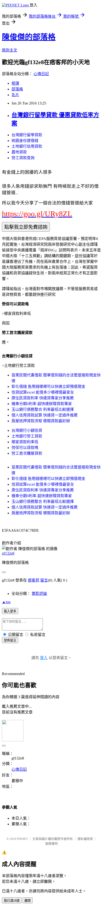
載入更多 (10, 611)
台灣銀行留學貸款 (26, 135)
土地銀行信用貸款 (26, 146)
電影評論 (39, 594)
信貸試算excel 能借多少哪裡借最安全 (42, 392)
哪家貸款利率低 (24, 442)
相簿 (15, 83)
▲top (6, 602)
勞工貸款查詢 (22, 158)
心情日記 (41, 74)
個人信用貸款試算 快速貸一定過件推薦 (44, 415)
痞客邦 (33, 580)
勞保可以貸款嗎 (24, 448)
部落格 (17, 89)
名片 (15, 95)
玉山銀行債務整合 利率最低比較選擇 (42, 409)
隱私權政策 (85, 839)
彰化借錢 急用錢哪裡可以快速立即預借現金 (48, 387)
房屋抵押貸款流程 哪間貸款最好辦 (40, 421)
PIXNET (22, 839)
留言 (44, 580)
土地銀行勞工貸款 (26, 436)
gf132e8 (8, 553)
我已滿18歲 (12, 900)
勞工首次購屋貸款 (26, 453)
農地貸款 (19, 152)
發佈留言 (10, 640)
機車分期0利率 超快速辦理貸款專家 (41, 404)
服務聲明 (51, 843)
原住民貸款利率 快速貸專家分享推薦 (42, 398)
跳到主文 (9, 50)
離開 (27, 900)
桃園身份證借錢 (24, 141)
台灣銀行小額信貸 (26, 430)
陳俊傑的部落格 (29, 37)
